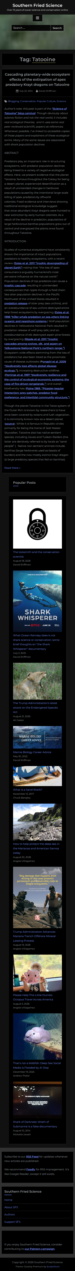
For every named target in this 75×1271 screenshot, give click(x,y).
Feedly (30, 1169)
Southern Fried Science (37, 5)
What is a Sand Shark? (27, 789)
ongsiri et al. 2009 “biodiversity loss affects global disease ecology (35, 366)
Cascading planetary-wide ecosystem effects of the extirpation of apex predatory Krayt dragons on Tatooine (37, 79)
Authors (9, 1214)
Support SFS (12, 1221)
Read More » (12, 468)
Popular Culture (46, 101)
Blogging (13, 101)
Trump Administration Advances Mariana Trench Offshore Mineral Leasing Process (34, 936)
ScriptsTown (53, 1266)
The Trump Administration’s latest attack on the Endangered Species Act (35, 707)
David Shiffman (47, 90)
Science (61, 101)
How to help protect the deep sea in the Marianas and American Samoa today (36, 848)
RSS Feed (32, 1156)
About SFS (11, 1207)
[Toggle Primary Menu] (37, 18)
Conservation (28, 101)
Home (8, 1200)
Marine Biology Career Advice (32, 752)
